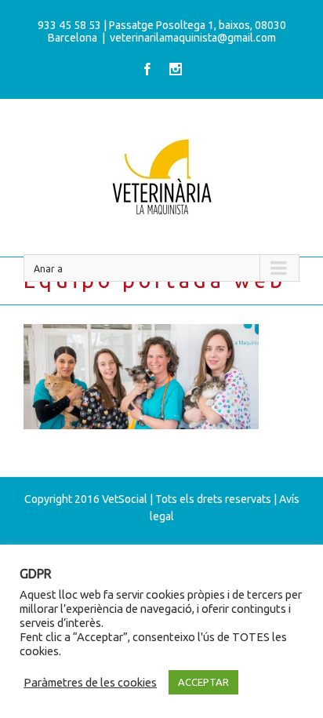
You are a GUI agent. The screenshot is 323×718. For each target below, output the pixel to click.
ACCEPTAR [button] (203, 681)
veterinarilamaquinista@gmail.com (193, 37)
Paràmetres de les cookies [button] (90, 682)
